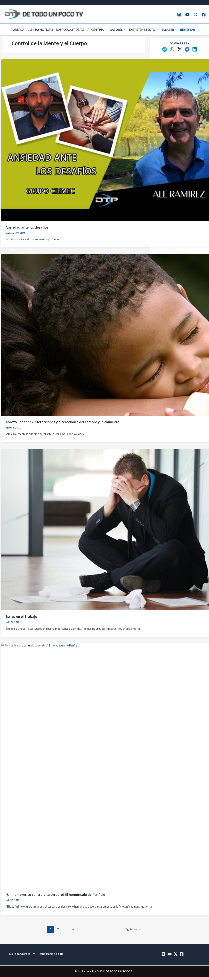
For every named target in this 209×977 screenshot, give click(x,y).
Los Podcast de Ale (70, 29)
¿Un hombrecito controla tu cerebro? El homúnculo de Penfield (55, 894)
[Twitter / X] (195, 15)
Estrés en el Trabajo (21, 616)
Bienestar (187, 29)
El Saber (168, 29)
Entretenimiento (142, 29)
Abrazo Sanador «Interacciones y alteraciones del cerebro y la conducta (62, 422)
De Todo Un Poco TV (22, 953)
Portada (17, 29)
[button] (105, 30)
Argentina (96, 29)
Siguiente (133, 929)
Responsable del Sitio (51, 953)
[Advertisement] (179, 113)
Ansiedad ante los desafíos (27, 227)
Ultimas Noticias (40, 29)
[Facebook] (204, 15)
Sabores (116, 29)
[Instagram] (179, 15)
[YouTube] (187, 15)
